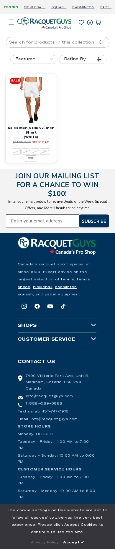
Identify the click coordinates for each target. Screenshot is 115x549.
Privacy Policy (45, 542)
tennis (67, 279)
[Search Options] (103, 42)
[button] (11, 30)
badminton (66, 287)
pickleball (42, 287)
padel (51, 294)
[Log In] (90, 21)
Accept (73, 542)
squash (25, 294)
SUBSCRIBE (94, 220)
